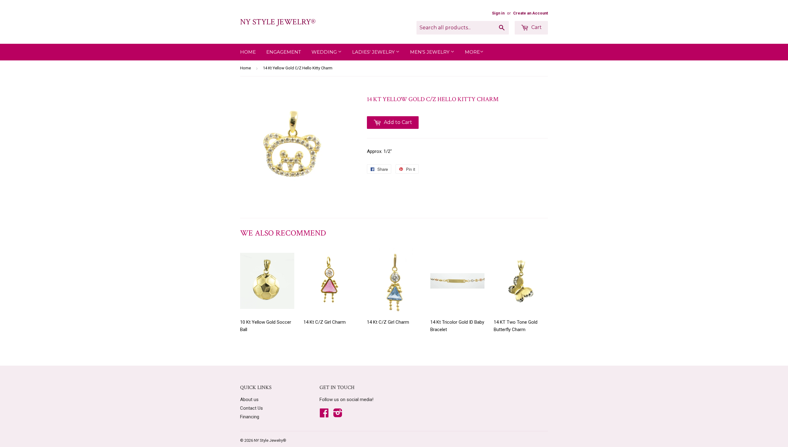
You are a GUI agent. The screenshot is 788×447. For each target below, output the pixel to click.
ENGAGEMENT (283, 52)
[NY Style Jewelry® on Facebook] (324, 415)
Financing (249, 417)
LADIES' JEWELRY (374, 52)
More (472, 52)
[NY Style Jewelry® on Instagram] (338, 415)
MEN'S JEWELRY (430, 52)
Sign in (498, 13)
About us (249, 399)
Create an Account (530, 13)
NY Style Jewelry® (278, 22)
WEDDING (325, 52)
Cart (536, 27)
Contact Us (251, 408)
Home (248, 52)
